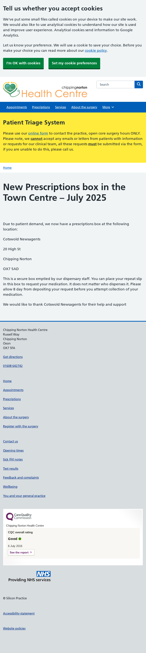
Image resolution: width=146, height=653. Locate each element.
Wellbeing (10, 487)
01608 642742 (13, 366)
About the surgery (84, 107)
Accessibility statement (19, 613)
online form (38, 133)
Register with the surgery (20, 426)
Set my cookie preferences (74, 63)
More (107, 107)
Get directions (13, 357)
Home (7, 168)
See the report (19, 552)
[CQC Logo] (19, 519)
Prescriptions (41, 107)
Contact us (10, 441)
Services (60, 107)
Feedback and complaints (21, 477)
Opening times (13, 450)
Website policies (14, 628)
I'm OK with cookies (23, 63)
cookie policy (96, 50)
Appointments (16, 107)
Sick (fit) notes (13, 459)
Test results (10, 468)
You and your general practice (24, 496)
